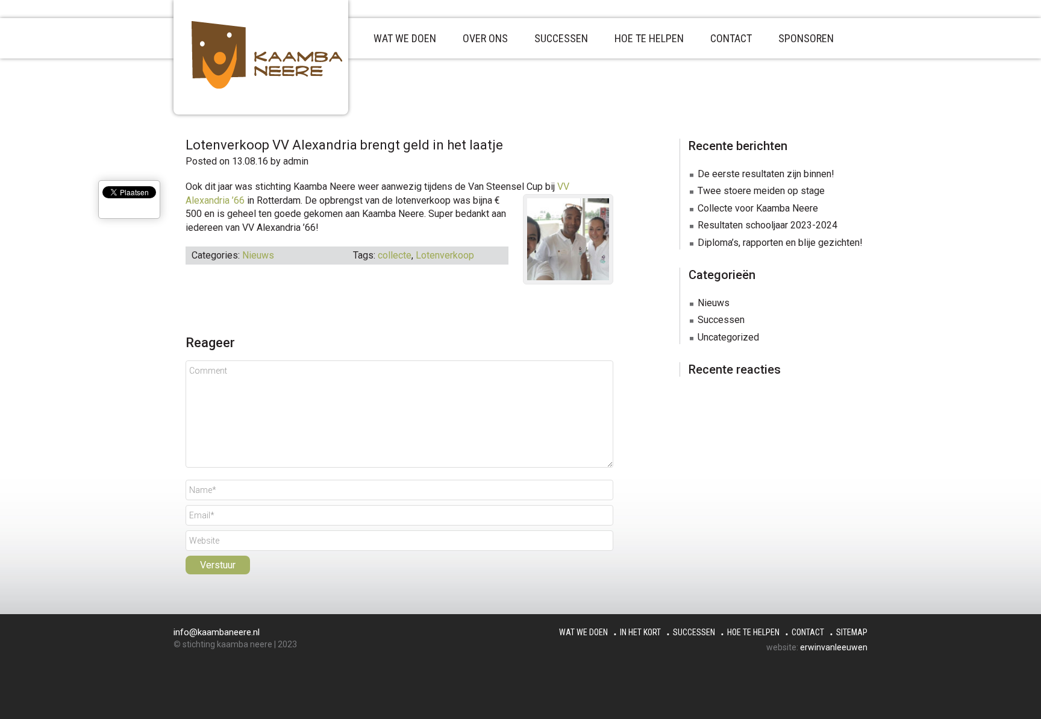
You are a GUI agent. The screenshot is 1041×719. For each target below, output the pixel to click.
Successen (721, 319)
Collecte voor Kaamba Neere (758, 208)
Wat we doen (583, 632)
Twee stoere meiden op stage (761, 190)
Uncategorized (728, 337)
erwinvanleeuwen (834, 647)
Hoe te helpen (753, 632)
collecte (394, 255)
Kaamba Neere (279, 55)
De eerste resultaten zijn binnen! (766, 174)
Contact (808, 632)
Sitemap (852, 632)
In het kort (640, 632)
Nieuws (258, 255)
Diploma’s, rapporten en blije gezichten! (780, 242)
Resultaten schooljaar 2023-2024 (767, 225)
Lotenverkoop (445, 255)
